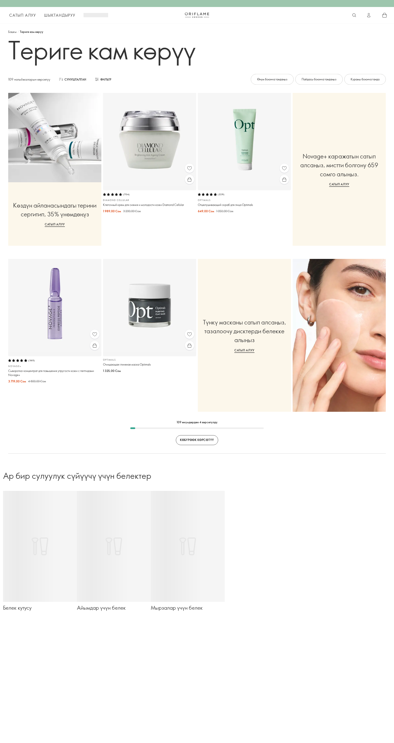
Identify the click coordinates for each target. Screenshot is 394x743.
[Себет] (384, 15)
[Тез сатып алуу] (189, 179)
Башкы (12, 32)
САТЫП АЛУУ (22, 15)
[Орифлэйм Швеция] (197, 15)
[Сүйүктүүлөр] (189, 168)
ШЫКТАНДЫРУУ (59, 15)
